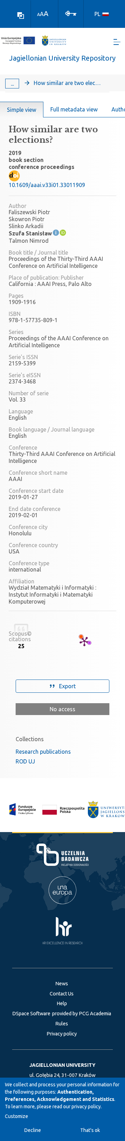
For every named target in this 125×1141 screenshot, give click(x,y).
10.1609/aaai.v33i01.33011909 (47, 185)
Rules (61, 1023)
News (61, 983)
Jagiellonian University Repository (62, 58)
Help (62, 1003)
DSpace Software (31, 1013)
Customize (16, 1116)
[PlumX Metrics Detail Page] (84, 641)
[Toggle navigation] (117, 42)
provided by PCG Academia (81, 1013)
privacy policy (86, 1106)
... (12, 83)
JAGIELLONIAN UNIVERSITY (62, 1065)
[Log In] (70, 12)
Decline (32, 1130)
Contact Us (62, 993)
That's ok (90, 1130)
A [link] (38, 14)
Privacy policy (62, 1034)
